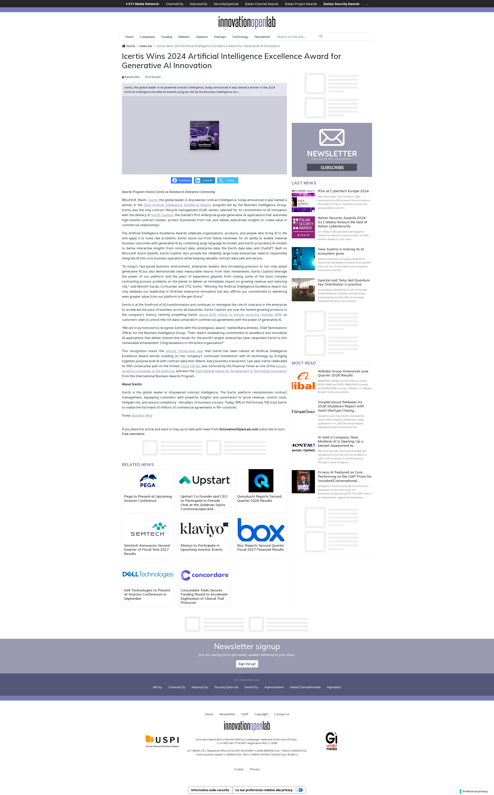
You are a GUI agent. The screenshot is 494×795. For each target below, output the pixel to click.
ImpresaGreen (274, 687)
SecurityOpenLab (226, 4)
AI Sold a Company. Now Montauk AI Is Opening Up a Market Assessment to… (340, 441)
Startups (220, 37)
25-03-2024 (154, 77)
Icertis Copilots (162, 215)
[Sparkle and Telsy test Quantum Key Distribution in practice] (303, 289)
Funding (166, 37)
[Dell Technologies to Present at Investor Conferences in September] (148, 574)
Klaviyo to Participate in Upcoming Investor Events (202, 547)
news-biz (145, 46)
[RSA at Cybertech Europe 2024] (303, 200)
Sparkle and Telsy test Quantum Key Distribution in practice (344, 282)
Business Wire (132, 77)
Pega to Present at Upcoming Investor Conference (148, 498)
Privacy (255, 769)
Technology (240, 37)
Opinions (202, 37)
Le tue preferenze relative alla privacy (264, 790)
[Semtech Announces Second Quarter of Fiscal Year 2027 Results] (148, 529)
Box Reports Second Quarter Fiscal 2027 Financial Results (260, 547)
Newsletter (262, 37)
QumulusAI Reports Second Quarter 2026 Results (259, 498)
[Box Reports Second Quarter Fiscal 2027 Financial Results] (261, 529)
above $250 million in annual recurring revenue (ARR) (240, 315)
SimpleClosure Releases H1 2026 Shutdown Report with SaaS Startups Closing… (341, 406)
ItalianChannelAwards (305, 687)
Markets (184, 37)
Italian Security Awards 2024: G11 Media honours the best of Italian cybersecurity (342, 222)
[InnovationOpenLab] (247, 22)
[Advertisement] (247, 624)
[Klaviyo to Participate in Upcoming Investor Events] (204, 529)
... (367, 4)
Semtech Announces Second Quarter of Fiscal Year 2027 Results (147, 549)
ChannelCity (174, 4)
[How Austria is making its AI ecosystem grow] (303, 258)
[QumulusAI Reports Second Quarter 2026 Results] (261, 480)
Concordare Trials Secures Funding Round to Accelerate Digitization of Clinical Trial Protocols (204, 596)
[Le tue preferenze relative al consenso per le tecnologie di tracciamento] (474, 791)
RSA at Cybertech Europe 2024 (343, 191)
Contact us (281, 714)
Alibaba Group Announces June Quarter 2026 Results (343, 373)
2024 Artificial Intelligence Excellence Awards (177, 205)
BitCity (157, 687)
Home (129, 37)
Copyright (261, 714)
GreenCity (251, 687)
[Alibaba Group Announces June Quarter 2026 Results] (303, 380)
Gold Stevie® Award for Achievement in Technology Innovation (241, 371)
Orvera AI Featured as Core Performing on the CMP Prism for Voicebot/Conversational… (345, 476)
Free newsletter (133, 434)
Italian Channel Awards (262, 4)
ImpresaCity (198, 4)
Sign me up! (247, 664)
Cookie (239, 769)
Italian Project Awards (301, 4)
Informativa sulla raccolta (210, 790)
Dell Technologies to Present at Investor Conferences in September (147, 594)
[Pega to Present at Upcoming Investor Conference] (148, 480)
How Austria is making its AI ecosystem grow (341, 251)
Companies (147, 37)
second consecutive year (184, 351)
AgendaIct (334, 687)
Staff (244, 714)
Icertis (153, 200)
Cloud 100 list (190, 366)
